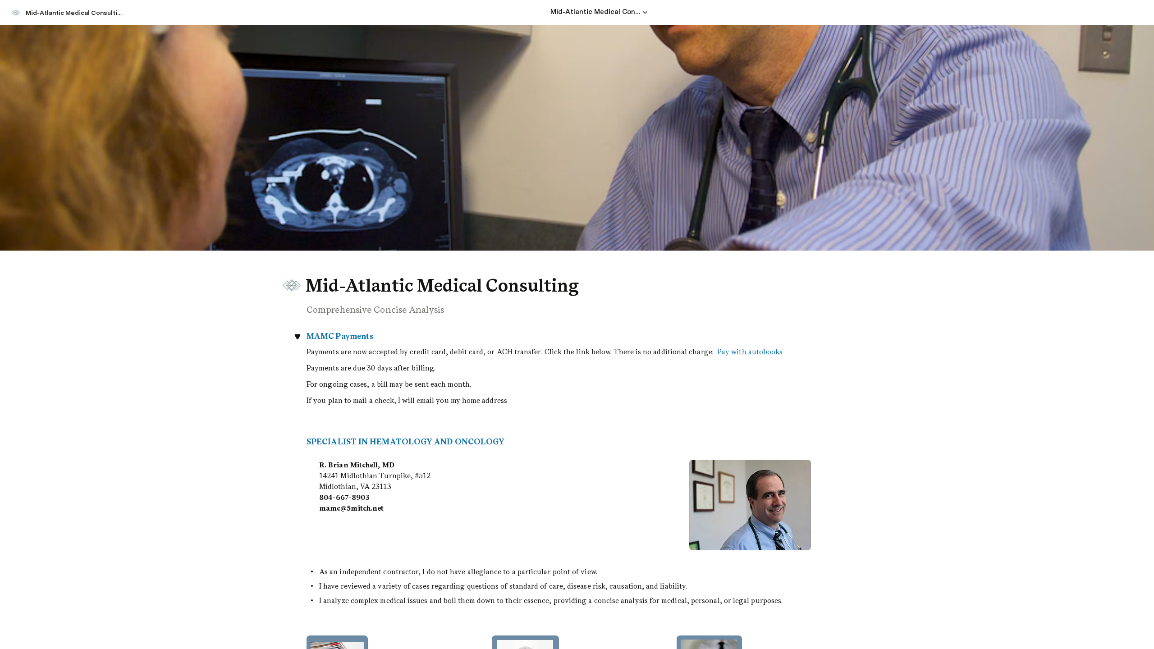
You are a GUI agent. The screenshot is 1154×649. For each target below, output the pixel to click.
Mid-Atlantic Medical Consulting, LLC (76, 12)
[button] (645, 12)
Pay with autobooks (750, 351)
